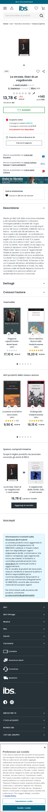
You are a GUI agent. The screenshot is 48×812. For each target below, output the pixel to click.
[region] (24, 778)
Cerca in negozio (24, 143)
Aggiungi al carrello (24, 505)
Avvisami (26, 110)
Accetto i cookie (24, 808)
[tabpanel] (24, 47)
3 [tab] (22, 364)
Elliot (33, 88)
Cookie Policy (10, 795)
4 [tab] (25, 364)
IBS (13, 103)
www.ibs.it (10, 563)
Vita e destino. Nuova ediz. (36, 340)
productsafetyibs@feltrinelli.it (20, 595)
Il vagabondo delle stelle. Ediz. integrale (35, 488)
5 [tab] (28, 364)
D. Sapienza (14, 88)
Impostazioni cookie (24, 801)
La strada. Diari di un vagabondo (12, 488)
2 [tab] (20, 364)
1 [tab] (24, 65)
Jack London (21, 85)
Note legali (9, 520)
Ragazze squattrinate (12, 340)
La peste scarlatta (12, 411)
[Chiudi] (45, 747)
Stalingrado (36, 411)
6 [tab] (30, 364)
